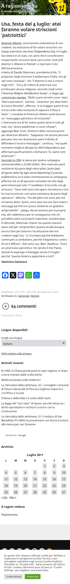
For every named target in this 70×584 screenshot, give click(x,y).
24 (63, 485)
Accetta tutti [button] (33, 576)
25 (6, 492)
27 (25, 492)
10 (63, 472)
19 (15, 485)
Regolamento (9, 514)
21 (35, 485)
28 (35, 492)
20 (25, 485)
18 (6, 485)
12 (15, 479)
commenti (23, 306)
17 (63, 479)
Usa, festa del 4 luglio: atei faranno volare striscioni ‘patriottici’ (31, 30)
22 (44, 485)
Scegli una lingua (11, 338)
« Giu (4, 497)
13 (25, 479)
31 (63, 492)
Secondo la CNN (11, 160)
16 (54, 479)
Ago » (12, 497)
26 (15, 492)
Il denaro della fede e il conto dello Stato (26, 398)
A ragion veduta (19, 6)
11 (6, 479)
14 (35, 479)
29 (44, 492)
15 (44, 479)
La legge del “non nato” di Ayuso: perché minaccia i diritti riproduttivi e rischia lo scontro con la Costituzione (32, 407)
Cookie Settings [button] (13, 576)
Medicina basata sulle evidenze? (21, 380)
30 (54, 492)
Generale (23, 296)
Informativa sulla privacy (16, 353)
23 (54, 485)
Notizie (35, 296)
